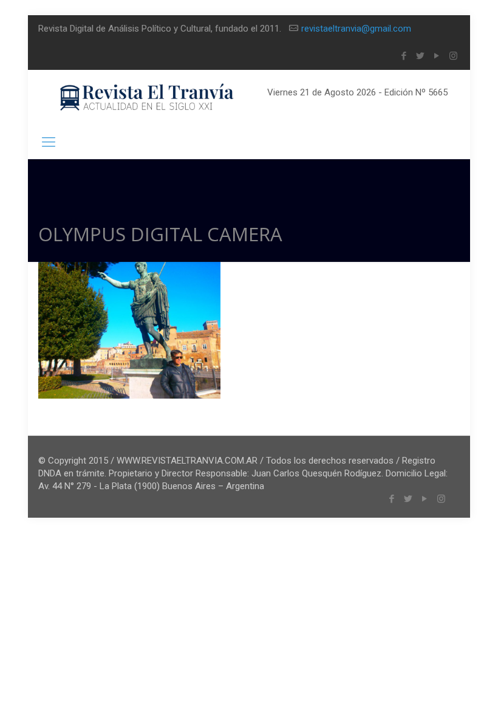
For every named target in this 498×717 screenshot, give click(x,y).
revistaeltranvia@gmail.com (356, 28)
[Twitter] (420, 55)
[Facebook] (404, 55)
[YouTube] (437, 55)
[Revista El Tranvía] (147, 97)
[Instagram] (453, 55)
